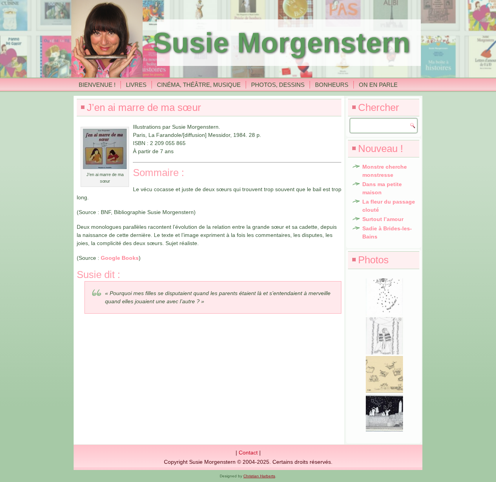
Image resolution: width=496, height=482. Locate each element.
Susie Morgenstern (281, 42)
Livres (136, 84)
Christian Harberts (259, 476)
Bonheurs (331, 84)
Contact (248, 452)
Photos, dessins (278, 84)
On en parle (378, 84)
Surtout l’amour (382, 219)
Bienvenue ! (97, 84)
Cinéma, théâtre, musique (199, 84)
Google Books (120, 258)
